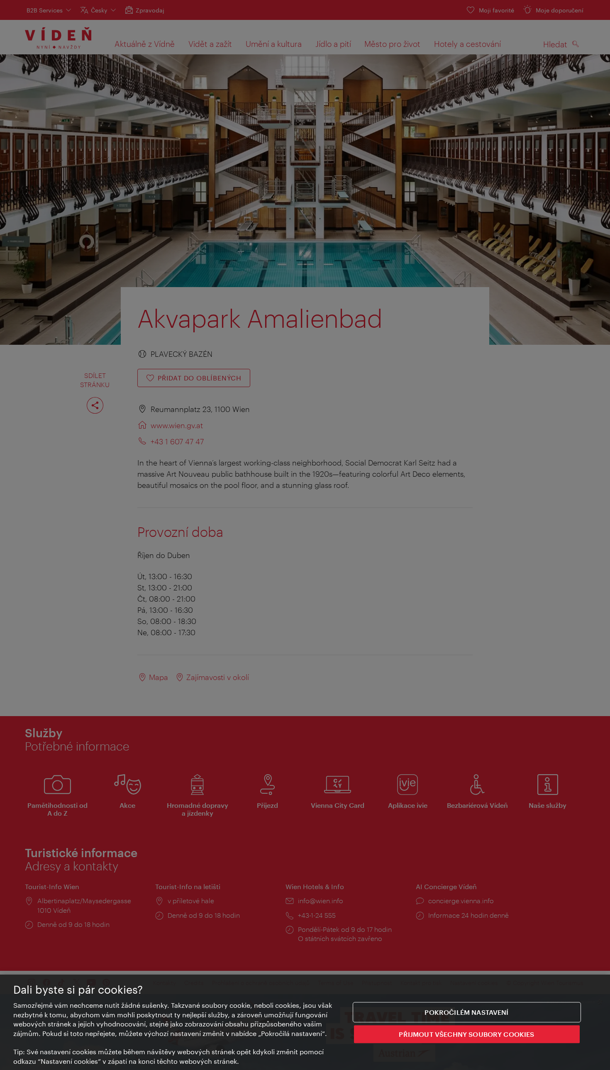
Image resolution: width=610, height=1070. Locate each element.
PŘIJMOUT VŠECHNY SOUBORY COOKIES (466, 1034)
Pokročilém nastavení (466, 1012)
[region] (305, 1022)
